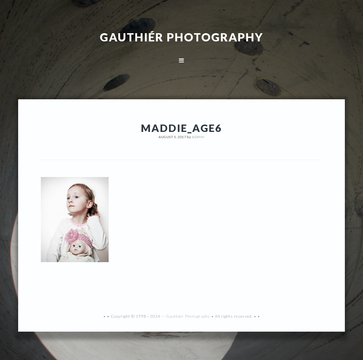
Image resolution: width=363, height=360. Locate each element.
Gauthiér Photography (181, 37)
